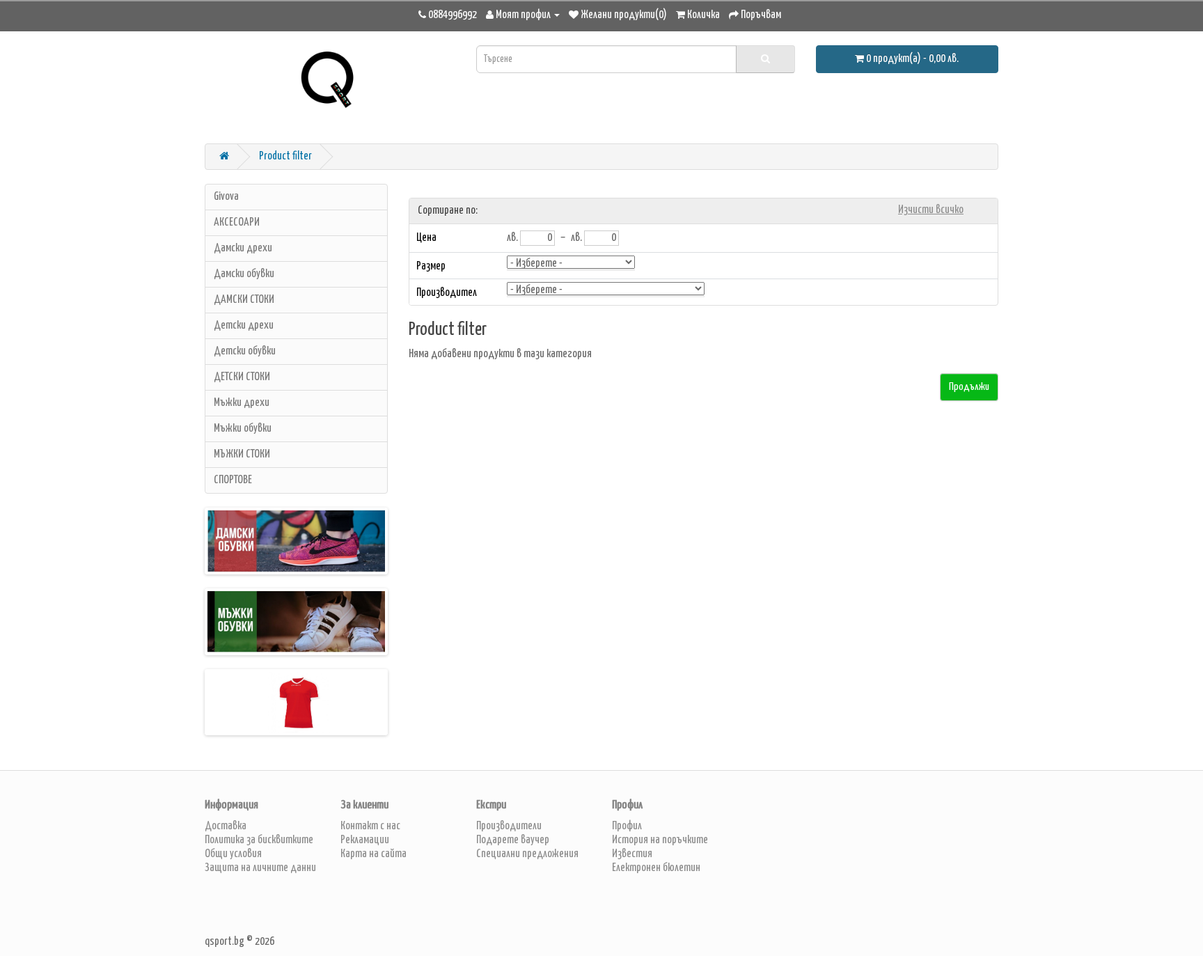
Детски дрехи (244, 325)
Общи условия (233, 854)
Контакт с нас (370, 826)
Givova (226, 196)
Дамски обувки (244, 274)
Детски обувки (245, 351)
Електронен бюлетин (656, 868)
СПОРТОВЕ (233, 480)
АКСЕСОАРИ (237, 222)
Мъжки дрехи (241, 403)
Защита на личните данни (260, 868)
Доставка (225, 826)
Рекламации (364, 840)
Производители (509, 826)
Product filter (285, 156)
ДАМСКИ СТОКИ (244, 300)
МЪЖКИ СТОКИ (242, 454)
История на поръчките (660, 840)
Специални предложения (527, 854)
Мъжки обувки (243, 428)
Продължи (969, 387)
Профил (627, 826)
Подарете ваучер (512, 840)
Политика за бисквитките (259, 840)
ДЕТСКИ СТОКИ (242, 377)
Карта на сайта (373, 854)
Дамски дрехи (243, 248)
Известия (632, 854)
